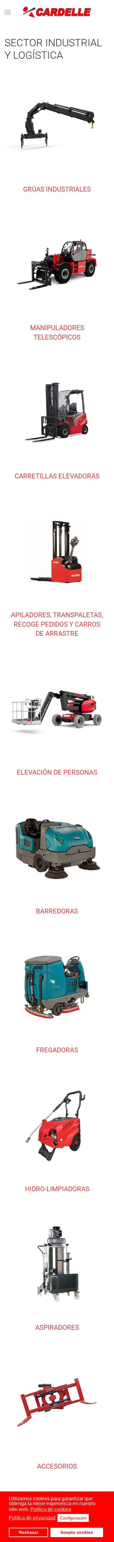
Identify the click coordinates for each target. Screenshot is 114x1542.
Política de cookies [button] (50, 1509)
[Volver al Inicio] (57, 12)
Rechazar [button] (28, 1532)
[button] (8, 12)
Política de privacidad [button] (32, 1517)
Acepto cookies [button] (76, 1532)
